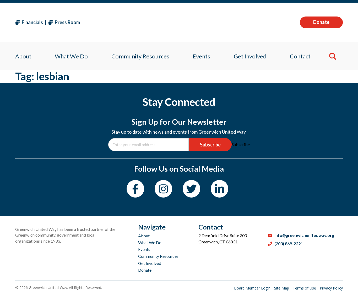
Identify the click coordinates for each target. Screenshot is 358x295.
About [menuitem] (23, 56)
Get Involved (149, 263)
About (144, 235)
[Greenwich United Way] (178, 22)
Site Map (282, 288)
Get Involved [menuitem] (250, 56)
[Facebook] (135, 189)
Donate (321, 22)
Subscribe (210, 145)
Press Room (67, 22)
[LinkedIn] (219, 189)
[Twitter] (191, 189)
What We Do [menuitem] (71, 56)
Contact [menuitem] (300, 56)
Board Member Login (253, 288)
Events (144, 249)
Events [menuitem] (201, 56)
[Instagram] (163, 189)
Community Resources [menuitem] (140, 56)
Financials (32, 22)
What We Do (149, 242)
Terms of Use (305, 288)
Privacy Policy (331, 288)
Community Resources (158, 256)
